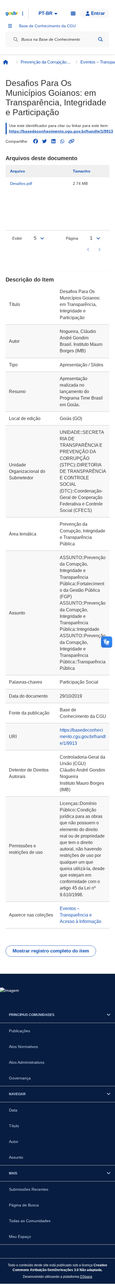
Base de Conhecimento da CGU (47, 26)
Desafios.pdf (21, 183)
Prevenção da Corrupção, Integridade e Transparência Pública (46, 62)
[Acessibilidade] (73, 13)
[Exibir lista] (42, 238)
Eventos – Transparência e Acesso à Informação (80, 915)
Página (72, 238)
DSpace (86, 1276)
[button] (94, 13)
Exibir (17, 238)
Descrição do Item (30, 279)
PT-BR (45, 13)
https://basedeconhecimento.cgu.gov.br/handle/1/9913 (61, 131)
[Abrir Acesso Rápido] (22, 13)
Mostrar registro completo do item (51, 951)
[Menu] (10, 25)
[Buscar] (100, 39)
